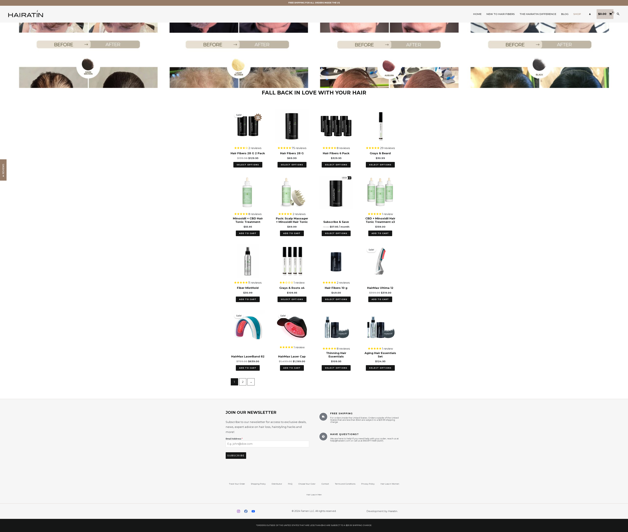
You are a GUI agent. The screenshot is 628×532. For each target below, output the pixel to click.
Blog (564, 14)
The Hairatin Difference (538, 14)
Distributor (277, 484)
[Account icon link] (590, 14)
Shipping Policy (258, 484)
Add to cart (247, 233)
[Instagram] (238, 511)
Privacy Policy (368, 484)
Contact (325, 484)
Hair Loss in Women (390, 484)
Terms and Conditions (345, 484)
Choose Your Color (306, 484)
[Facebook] (246, 511)
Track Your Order (237, 484)
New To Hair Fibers (500, 14)
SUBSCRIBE (235, 455)
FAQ (290, 484)
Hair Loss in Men (314, 494)
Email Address (234, 439)
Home (477, 14)
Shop (577, 14)
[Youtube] (253, 511)
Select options (248, 165)
